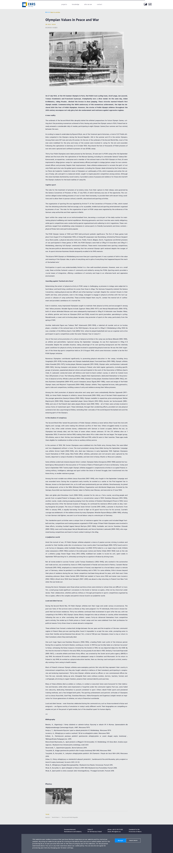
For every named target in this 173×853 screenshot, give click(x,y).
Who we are (88, 4)
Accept (120, 840)
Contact (99, 4)
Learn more (133, 840)
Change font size (150, 4)
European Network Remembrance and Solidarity (28, 4)
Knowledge (75, 4)
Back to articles (55, 12)
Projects (64, 4)
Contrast (145, 4)
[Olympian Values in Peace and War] (86, 59)
